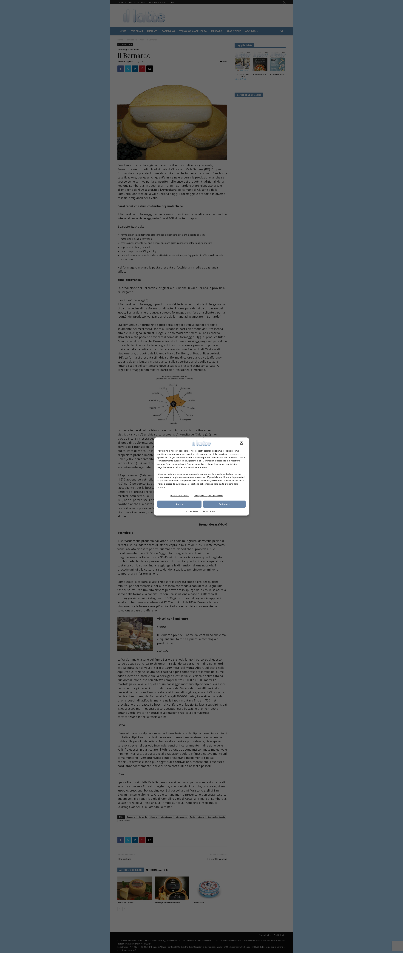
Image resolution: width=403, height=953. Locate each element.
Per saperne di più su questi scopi (208, 496)
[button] (241, 442)
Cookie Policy (192, 511)
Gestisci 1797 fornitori (179, 496)
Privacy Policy (209, 511)
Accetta (179, 504)
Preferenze (224, 504)
